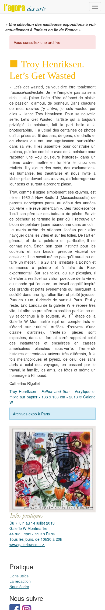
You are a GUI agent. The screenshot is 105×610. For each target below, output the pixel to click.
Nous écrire (19, 586)
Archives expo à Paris (31, 413)
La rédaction (20, 581)
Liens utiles (19, 575)
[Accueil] (25, 6)
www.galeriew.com (25, 544)
